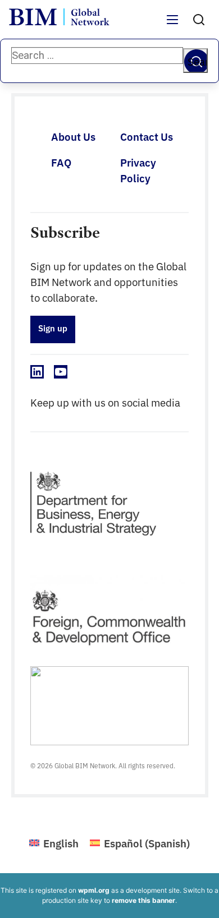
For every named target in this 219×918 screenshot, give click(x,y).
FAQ (61, 162)
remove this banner (143, 900)
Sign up (52, 328)
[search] (199, 19)
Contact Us (146, 136)
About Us (73, 136)
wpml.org (94, 890)
